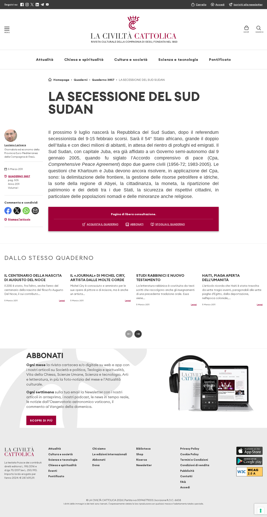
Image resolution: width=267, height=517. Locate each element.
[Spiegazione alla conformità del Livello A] (249, 471)
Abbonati (98, 459)
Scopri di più (41, 420)
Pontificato (220, 59)
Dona (96, 465)
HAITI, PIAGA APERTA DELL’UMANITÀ (221, 277)
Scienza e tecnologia (178, 59)
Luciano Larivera (15, 145)
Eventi (52, 471)
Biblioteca (143, 448)
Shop (139, 454)
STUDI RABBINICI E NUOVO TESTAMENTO (160, 277)
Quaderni (81, 80)
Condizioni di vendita (194, 465)
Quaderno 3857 (103, 80)
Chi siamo (99, 448)
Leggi (62, 300)
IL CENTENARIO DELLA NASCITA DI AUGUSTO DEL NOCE (33, 277)
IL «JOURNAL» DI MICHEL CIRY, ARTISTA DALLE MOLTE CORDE (97, 277)
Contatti (186, 476)
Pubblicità (187, 471)
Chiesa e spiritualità (83, 59)
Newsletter (144, 465)
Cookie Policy (189, 454)
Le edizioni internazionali (109, 454)
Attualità (44, 59)
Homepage (61, 80)
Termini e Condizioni (194, 459)
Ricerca (141, 459)
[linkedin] (37, 4)
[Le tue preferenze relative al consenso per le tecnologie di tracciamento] (260, 510)
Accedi (185, 487)
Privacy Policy (189, 448)
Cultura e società (130, 59)
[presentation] (129, 334)
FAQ (183, 482)
